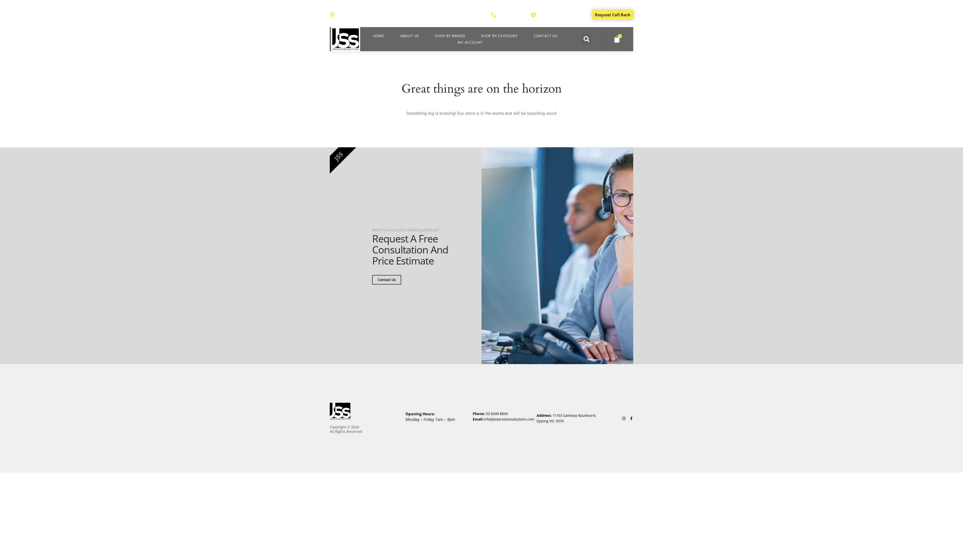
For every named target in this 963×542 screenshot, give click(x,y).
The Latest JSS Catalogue (561, 15)
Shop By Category (499, 35)
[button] (587, 39)
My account (470, 42)
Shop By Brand (450, 35)
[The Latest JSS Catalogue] (533, 14)
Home (378, 35)
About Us (409, 35)
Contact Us (545, 35)
